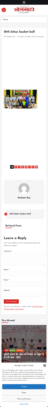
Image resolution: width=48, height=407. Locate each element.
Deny (24, 393)
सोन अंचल (12, 350)
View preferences (24, 399)
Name (6, 269)
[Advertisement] (24, 65)
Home (5, 20)
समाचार (6, 350)
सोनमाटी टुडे (20, 350)
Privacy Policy (24, 404)
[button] (45, 365)
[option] (24, 345)
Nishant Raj (10, 37)
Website (7, 290)
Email (6, 280)
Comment (8, 251)
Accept (24, 386)
